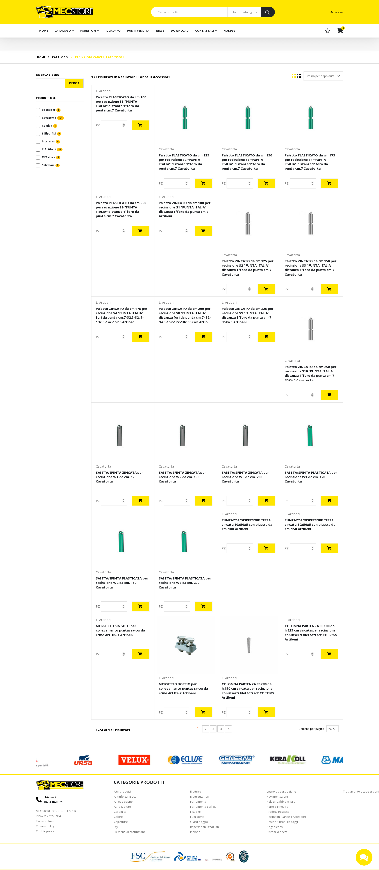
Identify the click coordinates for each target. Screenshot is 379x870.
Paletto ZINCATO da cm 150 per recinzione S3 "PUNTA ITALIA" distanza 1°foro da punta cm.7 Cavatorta (310, 267)
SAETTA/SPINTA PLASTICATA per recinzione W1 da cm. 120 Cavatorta (311, 477)
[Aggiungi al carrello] (141, 125)
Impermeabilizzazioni (205, 827)
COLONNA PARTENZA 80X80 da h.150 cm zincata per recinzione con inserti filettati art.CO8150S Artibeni (248, 691)
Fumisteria (197, 817)
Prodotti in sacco (278, 812)
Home (43, 30)
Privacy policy (45, 826)
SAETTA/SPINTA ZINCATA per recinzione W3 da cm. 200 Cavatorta (245, 477)
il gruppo (113, 30)
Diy (116, 827)
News (160, 30)
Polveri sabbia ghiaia (281, 802)
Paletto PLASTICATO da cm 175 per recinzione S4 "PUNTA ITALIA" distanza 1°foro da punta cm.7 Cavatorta (310, 162)
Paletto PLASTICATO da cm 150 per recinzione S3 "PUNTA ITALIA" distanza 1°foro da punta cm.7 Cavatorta (247, 162)
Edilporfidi (49, 133)
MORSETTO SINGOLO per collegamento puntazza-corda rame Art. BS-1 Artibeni (120, 630)
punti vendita (138, 30)
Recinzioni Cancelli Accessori (286, 817)
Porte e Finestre (277, 807)
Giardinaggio (199, 822)
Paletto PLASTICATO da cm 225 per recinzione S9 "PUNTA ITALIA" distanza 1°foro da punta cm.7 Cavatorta (121, 209)
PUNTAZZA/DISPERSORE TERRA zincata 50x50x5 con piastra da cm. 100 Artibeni (247, 524)
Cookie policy (45, 831)
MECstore (48, 157)
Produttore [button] (46, 98)
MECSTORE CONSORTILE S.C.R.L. (57, 811)
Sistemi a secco (277, 832)
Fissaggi (195, 812)
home (41, 57)
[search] (268, 12)
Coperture (121, 822)
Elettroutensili (199, 796)
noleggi (229, 30)
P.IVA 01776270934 (48, 816)
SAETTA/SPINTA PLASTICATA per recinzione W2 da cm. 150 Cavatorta (122, 582)
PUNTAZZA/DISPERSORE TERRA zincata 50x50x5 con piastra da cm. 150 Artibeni (310, 524)
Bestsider (48, 110)
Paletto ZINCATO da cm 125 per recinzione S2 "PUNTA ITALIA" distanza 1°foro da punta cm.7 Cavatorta (248, 267)
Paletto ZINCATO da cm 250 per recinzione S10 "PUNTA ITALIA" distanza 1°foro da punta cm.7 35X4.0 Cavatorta (310, 373)
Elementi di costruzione (130, 832)
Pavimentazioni (277, 796)
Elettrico (195, 791)
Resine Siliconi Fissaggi (282, 822)
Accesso (336, 12)
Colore (118, 817)
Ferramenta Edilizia (203, 807)
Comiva (47, 125)
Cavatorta (49, 118)
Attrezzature (122, 807)
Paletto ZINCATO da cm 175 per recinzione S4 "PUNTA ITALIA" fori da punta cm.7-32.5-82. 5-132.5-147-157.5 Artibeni (122, 315)
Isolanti (195, 832)
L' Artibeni (49, 149)
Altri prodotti (122, 791)
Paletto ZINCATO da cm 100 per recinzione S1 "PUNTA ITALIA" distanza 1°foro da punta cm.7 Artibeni (185, 209)
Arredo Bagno (123, 802)
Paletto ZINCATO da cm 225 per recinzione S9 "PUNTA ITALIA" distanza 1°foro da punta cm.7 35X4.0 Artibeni (248, 315)
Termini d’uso (45, 821)
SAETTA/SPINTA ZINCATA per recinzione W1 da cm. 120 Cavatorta (119, 477)
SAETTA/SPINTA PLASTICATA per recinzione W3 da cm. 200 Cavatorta (185, 582)
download (180, 30)
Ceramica (120, 812)
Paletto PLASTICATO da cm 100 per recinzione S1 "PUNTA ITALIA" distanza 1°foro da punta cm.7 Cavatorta (121, 104)
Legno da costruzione (281, 791)
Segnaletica (275, 827)
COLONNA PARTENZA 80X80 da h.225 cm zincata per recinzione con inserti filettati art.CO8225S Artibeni (311, 632)
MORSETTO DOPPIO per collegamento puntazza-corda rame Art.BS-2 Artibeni (183, 688)
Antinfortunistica (125, 796)
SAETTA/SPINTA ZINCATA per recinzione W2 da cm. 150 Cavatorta (182, 477)
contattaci (204, 30)
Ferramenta (198, 802)
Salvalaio (48, 165)
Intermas (48, 141)
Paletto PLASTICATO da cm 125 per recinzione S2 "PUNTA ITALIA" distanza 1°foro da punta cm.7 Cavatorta (184, 162)
